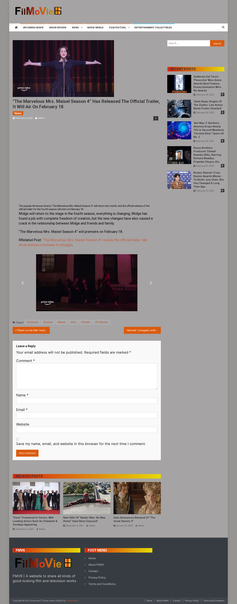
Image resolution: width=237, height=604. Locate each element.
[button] (22, 283)
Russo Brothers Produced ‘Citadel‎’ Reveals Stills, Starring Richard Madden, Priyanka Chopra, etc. (207, 154)
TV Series (101, 322)
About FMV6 (96, 564)
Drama (48, 322)
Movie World (95, 27)
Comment (25, 361)
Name (22, 395)
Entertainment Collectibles (153, 27)
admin (41, 118)
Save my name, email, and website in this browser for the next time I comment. (81, 444)
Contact (93, 571)
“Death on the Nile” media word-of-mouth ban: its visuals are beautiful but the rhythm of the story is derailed (33, 330)
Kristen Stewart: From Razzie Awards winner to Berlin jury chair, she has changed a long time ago (208, 179)
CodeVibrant (72, 600)
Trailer (86, 322)
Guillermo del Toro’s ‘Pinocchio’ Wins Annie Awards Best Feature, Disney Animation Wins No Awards (207, 83)
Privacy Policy (97, 577)
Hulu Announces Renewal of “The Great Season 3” (134, 519)
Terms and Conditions (102, 584)
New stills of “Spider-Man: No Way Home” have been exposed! (84, 519)
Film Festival (117, 27)
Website (22, 424)
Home (92, 558)
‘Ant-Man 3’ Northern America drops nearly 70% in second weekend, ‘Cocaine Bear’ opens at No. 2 (208, 129)
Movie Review (57, 27)
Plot (73, 322)
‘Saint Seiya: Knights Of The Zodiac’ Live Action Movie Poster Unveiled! (208, 105)
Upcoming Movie (33, 27)
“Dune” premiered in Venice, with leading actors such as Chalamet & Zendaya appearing (35, 521)
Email (22, 410)
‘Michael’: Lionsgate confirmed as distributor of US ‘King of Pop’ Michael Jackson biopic (144, 330)
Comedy (32, 322)
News (75, 27)
